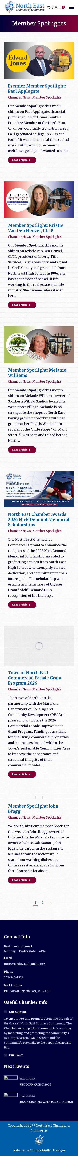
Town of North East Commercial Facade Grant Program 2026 (35, 678)
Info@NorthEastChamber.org (24, 964)
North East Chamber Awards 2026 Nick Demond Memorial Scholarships (38, 519)
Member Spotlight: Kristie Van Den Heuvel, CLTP (35, 228)
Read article (20, 160)
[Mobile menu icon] (71, 7)
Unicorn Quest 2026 (35, 1084)
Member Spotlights (47, 97)
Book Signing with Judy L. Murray (46, 1102)
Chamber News (19, 97)
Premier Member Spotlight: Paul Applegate (37, 89)
